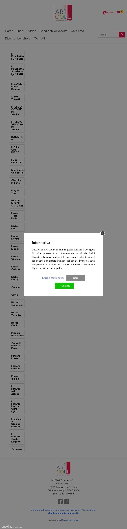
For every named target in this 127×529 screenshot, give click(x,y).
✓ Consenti (64, 285)
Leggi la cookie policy (53, 278)
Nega (75, 278)
